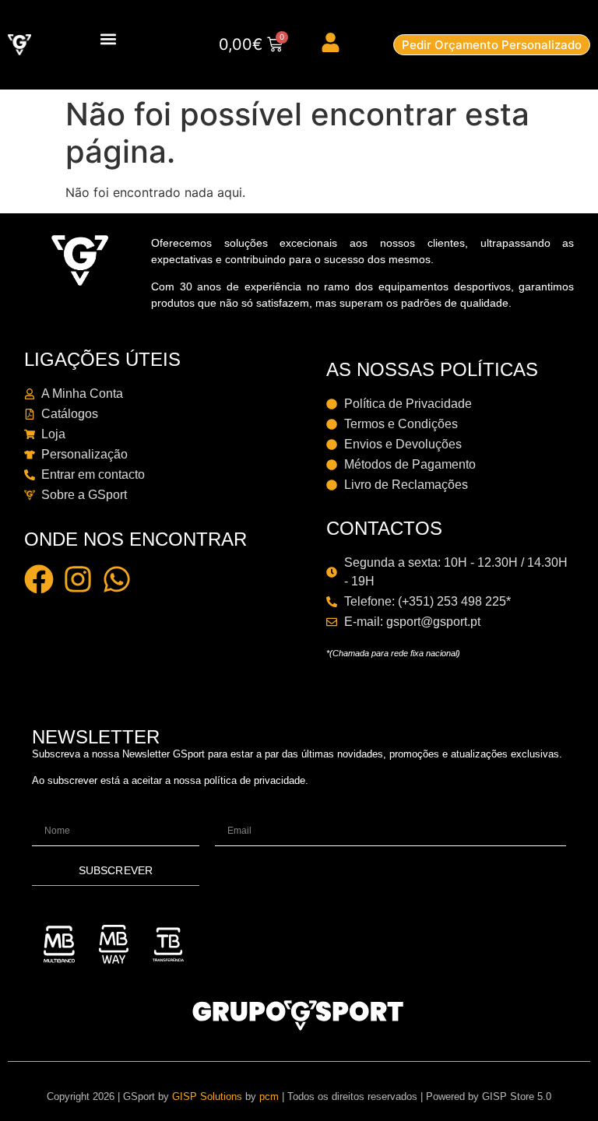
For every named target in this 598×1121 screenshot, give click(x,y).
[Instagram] (78, 579)
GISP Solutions (207, 1096)
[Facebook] (39, 579)
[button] (108, 38)
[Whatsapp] (117, 579)
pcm (269, 1096)
